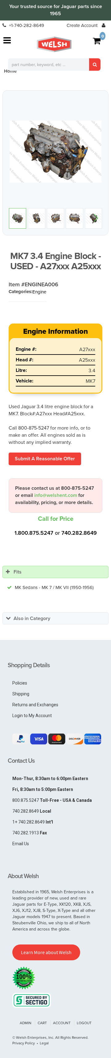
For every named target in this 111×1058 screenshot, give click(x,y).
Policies (19, 683)
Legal (44, 1043)
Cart (42, 1022)
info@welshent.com (55, 495)
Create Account (82, 25)
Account (62, 1022)
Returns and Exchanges (35, 704)
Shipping (20, 693)
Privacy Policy (23, 1043)
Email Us (20, 843)
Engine (39, 291)
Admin (25, 1022)
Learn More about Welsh (46, 952)
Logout (84, 1022)
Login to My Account (32, 715)
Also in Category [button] (32, 618)
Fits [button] (18, 571)
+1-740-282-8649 (26, 25)
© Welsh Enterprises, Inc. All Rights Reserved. (50, 1037)
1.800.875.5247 (33, 533)
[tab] (55, 572)
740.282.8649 (79, 533)
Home (10, 71)
